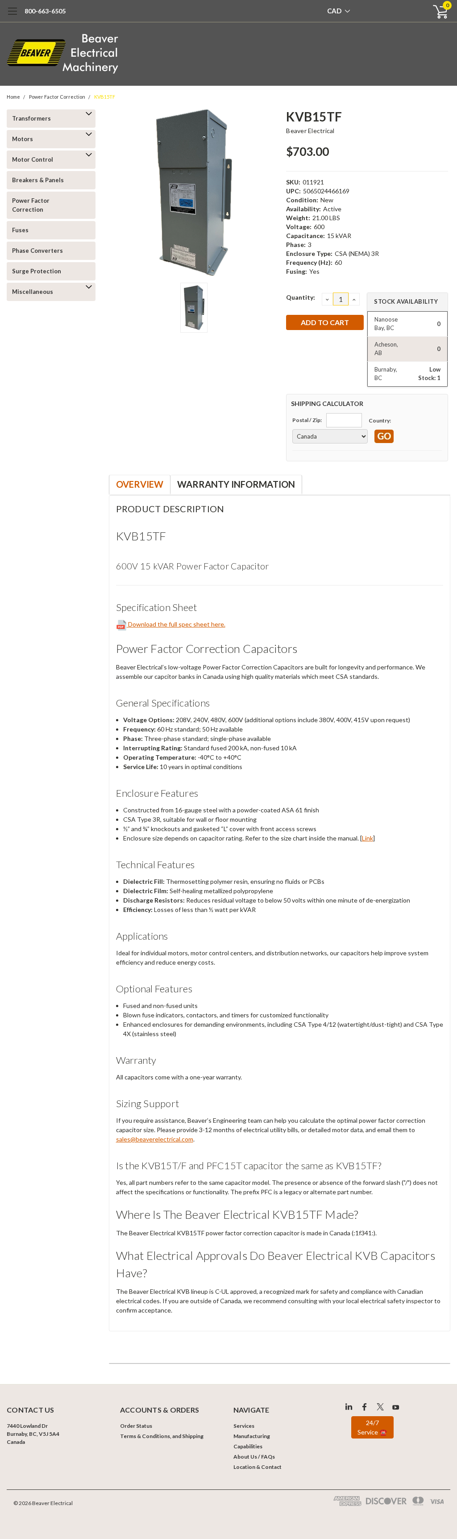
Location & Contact (257, 1467)
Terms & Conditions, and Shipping (162, 1436)
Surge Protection (36, 271)
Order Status (136, 1425)
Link (367, 838)
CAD (335, 11)
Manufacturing (251, 1436)
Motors (22, 138)
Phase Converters (37, 250)
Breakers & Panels (38, 180)
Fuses (20, 230)
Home (13, 97)
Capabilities (247, 1446)
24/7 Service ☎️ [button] (372, 1427)
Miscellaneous (32, 291)
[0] (437, 11)
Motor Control (32, 159)
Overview (139, 484)
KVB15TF (104, 97)
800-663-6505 (45, 11)
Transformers (31, 118)
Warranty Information (236, 484)
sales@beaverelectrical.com (154, 1139)
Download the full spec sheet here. (176, 624)
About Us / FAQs (254, 1456)
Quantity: (300, 297)
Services (243, 1425)
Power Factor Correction (57, 97)
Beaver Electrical (310, 130)
